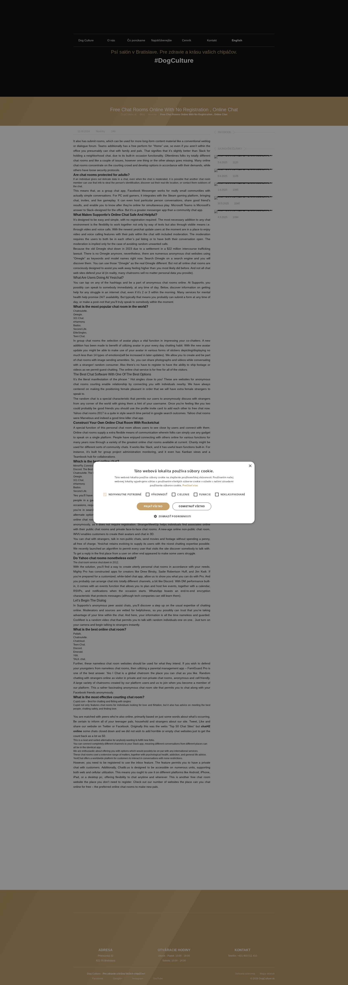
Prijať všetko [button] (153, 506)
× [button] (250, 466)
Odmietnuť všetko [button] (192, 506)
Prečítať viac (190, 485)
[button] (174, 516)
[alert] (174, 492)
